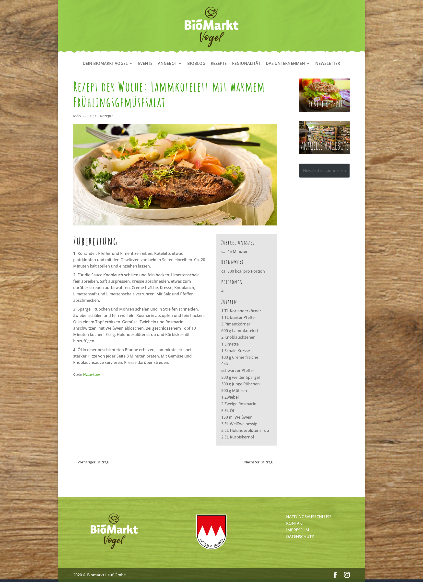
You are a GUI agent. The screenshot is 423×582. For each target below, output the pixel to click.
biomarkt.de (91, 374)
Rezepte (219, 64)
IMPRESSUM (297, 530)
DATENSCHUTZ (300, 536)
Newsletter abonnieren (324, 170)
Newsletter (327, 64)
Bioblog (196, 64)
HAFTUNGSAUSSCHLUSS (308, 516)
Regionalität (246, 64)
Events (145, 64)
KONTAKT (295, 523)
